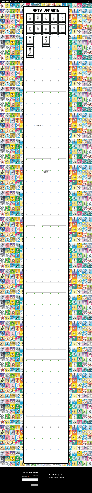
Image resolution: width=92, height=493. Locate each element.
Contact (62, 477)
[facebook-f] (61, 475)
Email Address (25, 476)
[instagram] (59, 475)
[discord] (50, 475)
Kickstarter (51, 477)
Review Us (56, 477)
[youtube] (56, 475)
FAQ (59, 477)
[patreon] (53, 475)
